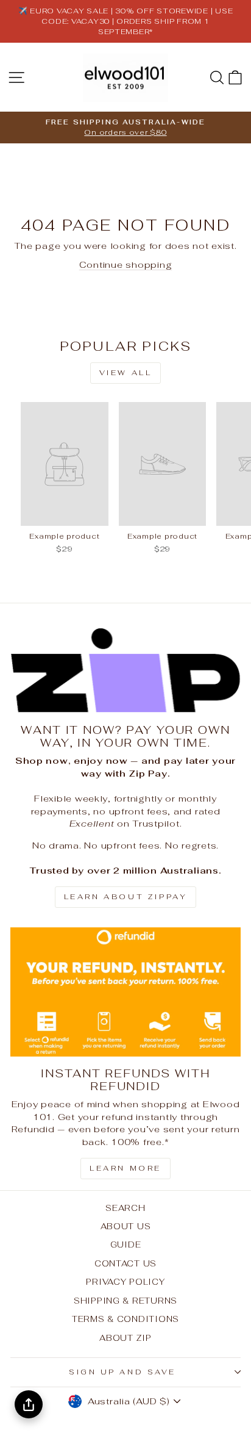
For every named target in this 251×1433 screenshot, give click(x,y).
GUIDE (125, 1244)
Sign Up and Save (122, 1371)
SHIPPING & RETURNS (125, 1300)
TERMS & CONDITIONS (125, 1318)
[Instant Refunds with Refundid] (125, 992)
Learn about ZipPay (126, 897)
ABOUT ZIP (125, 1337)
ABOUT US (126, 1226)
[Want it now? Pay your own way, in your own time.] (125, 670)
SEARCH (125, 1207)
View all (125, 373)
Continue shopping (125, 264)
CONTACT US (125, 1263)
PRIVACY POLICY (125, 1281)
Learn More (125, 1168)
